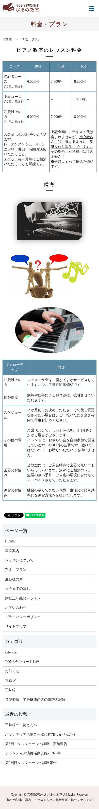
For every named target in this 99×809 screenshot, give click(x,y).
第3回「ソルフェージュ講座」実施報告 (36, 744)
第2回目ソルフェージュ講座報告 (31, 763)
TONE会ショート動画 (22, 662)
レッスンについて (19, 560)
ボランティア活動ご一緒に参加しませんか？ (40, 734)
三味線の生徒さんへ (21, 725)
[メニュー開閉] (91, 8)
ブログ (10, 681)
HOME (7, 39)
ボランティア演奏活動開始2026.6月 (33, 753)
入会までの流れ (17, 589)
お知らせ (12, 671)
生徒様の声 (14, 579)
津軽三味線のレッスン (23, 598)
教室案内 (12, 551)
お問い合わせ (15, 607)
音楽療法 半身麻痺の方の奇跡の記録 (35, 700)
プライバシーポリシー (23, 617)
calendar (11, 652)
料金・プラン (15, 570)
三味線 (10, 690)
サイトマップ (15, 626)
